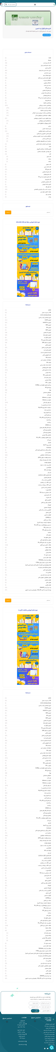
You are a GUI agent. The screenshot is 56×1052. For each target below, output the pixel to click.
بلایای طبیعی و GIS (47, 375)
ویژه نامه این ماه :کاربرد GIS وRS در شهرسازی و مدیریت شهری (38, 590)
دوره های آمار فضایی (47, 90)
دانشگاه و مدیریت (47, 80)
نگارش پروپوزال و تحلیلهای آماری (44, 123)
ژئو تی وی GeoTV (47, 445)
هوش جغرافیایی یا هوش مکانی (44, 577)
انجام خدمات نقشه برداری (45, 365)
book (50, 58)
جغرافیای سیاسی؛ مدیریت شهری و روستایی (42, 136)
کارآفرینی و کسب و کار (46, 480)
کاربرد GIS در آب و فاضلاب (45, 482)
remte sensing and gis (45, 315)
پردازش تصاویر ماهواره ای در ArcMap (43, 385)
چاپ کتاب (49, 395)
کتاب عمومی (48, 164)
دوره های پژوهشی (47, 95)
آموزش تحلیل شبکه (47, 335)
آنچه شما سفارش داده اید (46, 352)
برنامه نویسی (48, 372)
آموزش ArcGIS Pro (47, 322)
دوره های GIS (48, 88)
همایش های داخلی (47, 570)
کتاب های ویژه (48, 179)
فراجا (50, 146)
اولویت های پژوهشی (46, 367)
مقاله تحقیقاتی (48, 550)
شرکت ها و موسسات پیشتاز (45, 460)
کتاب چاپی (49, 156)
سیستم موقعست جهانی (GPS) (44, 457)
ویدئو (50, 197)
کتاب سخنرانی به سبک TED (45, 492)
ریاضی (49, 126)
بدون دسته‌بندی (47, 73)
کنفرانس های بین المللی (46, 502)
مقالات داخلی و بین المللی (45, 545)
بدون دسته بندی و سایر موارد (45, 70)
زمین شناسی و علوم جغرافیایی (45, 131)
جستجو (8, 212)
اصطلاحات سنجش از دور (46, 360)
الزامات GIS (48, 362)
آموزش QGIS (48, 330)
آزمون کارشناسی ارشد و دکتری (45, 317)
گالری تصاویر (48, 512)
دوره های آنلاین (47, 415)
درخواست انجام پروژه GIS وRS (44, 407)
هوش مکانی (48, 582)
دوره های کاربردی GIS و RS (45, 417)
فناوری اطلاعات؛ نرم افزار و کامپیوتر (44, 149)
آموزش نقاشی (48, 345)
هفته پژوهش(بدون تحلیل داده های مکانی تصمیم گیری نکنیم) (38, 565)
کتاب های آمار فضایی (46, 172)
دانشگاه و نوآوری (47, 83)
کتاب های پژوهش (47, 174)
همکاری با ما (48, 572)
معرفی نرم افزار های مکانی (45, 540)
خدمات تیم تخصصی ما (46, 405)
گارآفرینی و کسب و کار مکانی (45, 510)
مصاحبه (49, 532)
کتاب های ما (48, 497)
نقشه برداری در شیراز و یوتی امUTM (43, 562)
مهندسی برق (48, 194)
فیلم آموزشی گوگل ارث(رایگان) (44, 475)
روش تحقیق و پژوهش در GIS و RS (43, 437)
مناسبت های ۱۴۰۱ (47, 555)
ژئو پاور (49, 442)
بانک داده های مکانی (46, 370)
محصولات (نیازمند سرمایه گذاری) (44, 522)
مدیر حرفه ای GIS (47, 527)
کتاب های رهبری (47, 495)
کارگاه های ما (48, 490)
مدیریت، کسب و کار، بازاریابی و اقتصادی (42, 189)
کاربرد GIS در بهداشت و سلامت (44, 485)
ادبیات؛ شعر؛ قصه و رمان (46, 65)
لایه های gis (48, 187)
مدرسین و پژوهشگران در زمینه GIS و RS (42, 525)
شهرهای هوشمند (47, 462)
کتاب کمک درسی (47, 167)
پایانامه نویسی (48, 380)
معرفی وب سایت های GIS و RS (44, 542)
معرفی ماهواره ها (47, 537)
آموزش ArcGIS (48, 320)
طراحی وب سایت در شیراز (45, 465)
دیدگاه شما (49, 420)
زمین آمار (49, 440)
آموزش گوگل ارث (47, 337)
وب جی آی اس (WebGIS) (45, 587)
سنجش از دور (48, 452)
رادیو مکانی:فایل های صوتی (45, 427)
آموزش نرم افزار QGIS (46, 342)
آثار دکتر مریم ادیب (47, 63)
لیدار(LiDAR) (48, 517)
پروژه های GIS (48, 387)
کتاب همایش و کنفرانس (46, 182)
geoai (49, 310)
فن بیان (49, 472)
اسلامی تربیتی (48, 68)
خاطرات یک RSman (47, 400)
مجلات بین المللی (47, 520)
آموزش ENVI (48, 325)
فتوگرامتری (49, 467)
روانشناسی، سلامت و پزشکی (45, 105)
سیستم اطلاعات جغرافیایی (45, 455)
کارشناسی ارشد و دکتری (46, 487)
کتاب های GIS (48, 169)
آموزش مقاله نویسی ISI (46, 340)
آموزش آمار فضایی (47, 332)
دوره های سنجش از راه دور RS (44, 98)
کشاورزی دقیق (48, 500)
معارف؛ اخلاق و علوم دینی (45, 192)
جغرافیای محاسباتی (47, 392)
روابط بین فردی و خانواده (45, 110)
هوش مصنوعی (48, 580)
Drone (49, 60)
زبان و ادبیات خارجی (47, 128)
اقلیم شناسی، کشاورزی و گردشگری (44, 133)
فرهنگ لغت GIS (47, 470)
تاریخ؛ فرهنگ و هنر (47, 75)
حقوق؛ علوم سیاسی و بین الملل (44, 78)
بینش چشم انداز (47, 377)
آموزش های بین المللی (46, 347)
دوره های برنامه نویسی (46, 93)
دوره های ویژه (48, 100)
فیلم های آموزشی (47, 477)
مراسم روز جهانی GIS (46, 530)
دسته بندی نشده (47, 85)
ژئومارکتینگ (48, 447)
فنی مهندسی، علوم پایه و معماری (44, 151)
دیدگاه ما (49, 422)
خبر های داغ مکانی (47, 402)
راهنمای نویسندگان (47, 430)
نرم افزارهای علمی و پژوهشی (45, 121)
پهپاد (50, 390)
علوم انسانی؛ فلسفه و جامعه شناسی (43, 144)
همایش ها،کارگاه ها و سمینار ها (44, 567)
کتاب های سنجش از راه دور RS (44, 177)
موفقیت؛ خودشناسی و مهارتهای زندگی (43, 115)
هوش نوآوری (48, 585)
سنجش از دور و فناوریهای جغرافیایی (43, 141)
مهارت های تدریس (47, 557)
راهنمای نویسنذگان (47, 432)
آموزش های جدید (47, 350)
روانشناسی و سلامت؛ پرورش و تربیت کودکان (42, 113)
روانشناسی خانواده (47, 103)
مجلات (49, 159)
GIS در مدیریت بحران (46, 312)
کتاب (50, 154)
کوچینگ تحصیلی (47, 507)
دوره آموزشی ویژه (47, 412)
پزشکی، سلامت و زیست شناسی (44, 108)
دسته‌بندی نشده (47, 410)
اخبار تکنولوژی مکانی (47, 355)
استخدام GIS (48, 357)
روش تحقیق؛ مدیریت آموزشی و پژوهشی (42, 118)
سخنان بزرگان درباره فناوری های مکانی (43, 450)
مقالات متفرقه (48, 547)
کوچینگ (49, 505)
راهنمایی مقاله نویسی (46, 435)
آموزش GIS (48, 327)
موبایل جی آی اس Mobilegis (45, 560)
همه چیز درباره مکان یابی (46, 575)
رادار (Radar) (48, 425)
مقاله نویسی (48, 552)
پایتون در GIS (48, 382)
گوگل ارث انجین (47, 515)
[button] (35, 4)
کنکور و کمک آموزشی (46, 184)
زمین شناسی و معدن (46, 138)
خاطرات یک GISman (46, 397)
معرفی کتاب (48, 535)
